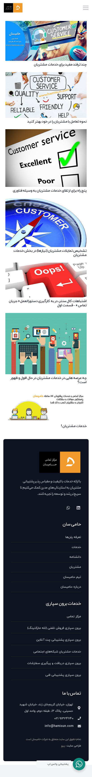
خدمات (76, 547)
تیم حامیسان (72, 577)
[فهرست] (85, 7)
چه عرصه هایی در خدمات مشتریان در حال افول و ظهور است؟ (48, 380)
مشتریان (75, 567)
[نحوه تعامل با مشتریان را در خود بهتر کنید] (46, 75)
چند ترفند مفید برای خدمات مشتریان (60, 64)
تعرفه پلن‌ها (73, 537)
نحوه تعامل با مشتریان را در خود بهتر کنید (57, 121)
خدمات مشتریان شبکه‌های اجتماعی (57, 652)
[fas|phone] (77, 719)
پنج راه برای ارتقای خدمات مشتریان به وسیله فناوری (50, 190)
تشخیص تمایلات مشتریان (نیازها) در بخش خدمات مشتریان (50, 253)
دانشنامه (75, 557)
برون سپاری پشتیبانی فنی (63, 675)
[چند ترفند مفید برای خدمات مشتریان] (46, 24)
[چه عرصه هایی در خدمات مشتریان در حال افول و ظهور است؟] (46, 316)
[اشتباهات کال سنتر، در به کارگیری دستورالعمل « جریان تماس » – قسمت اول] (46, 265)
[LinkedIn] (78, 508)
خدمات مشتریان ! (74, 426)
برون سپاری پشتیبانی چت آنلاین (58, 640)
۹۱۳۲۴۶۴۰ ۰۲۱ (63, 718)
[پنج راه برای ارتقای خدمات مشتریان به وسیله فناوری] (46, 132)
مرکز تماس (74, 616)
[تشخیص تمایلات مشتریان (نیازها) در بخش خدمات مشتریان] (46, 201)
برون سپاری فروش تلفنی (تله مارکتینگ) (54, 628)
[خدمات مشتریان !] (46, 393)
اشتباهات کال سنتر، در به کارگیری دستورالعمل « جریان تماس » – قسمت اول (48, 303)
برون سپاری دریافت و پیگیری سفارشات (54, 663)
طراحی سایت (74, 746)
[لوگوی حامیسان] (13, 8)
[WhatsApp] (68, 508)
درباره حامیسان (71, 587)
